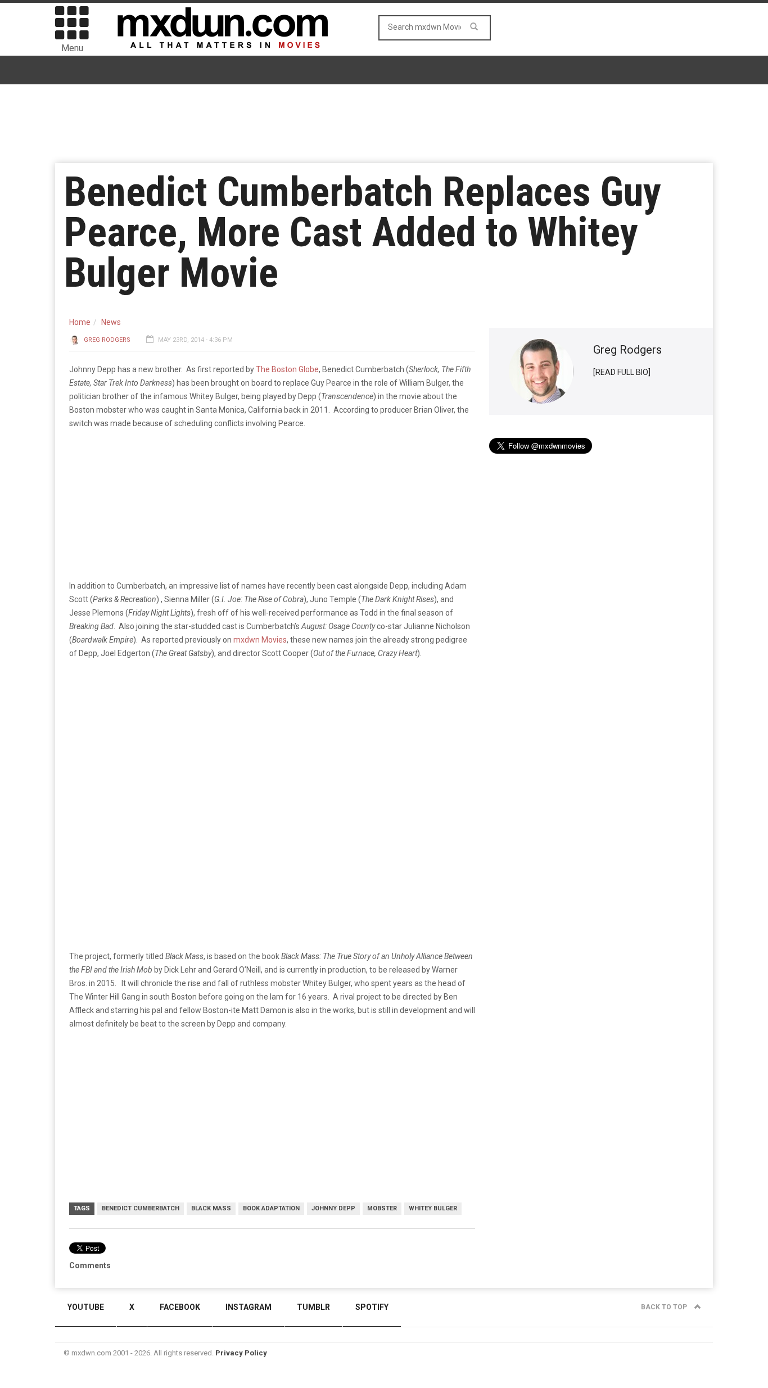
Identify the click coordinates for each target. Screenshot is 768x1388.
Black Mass (211, 1208)
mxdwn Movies (260, 639)
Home (80, 322)
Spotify (371, 1307)
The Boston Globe (287, 369)
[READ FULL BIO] (621, 372)
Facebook (180, 1307)
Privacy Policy (241, 1353)
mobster (382, 1208)
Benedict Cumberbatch (140, 1208)
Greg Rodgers (107, 339)
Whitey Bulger (433, 1208)
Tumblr (313, 1307)
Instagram (248, 1307)
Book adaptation (271, 1208)
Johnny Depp (333, 1208)
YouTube (85, 1307)
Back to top (665, 1307)
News (111, 322)
